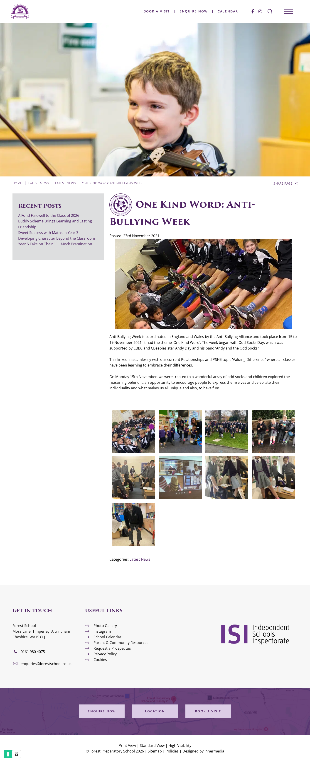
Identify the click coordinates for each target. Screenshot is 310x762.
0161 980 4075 (33, 651)
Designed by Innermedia (203, 751)
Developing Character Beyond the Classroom (56, 238)
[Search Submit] (270, 11)
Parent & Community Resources (120, 642)
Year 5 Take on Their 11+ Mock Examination (55, 243)
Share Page (283, 183)
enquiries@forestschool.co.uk (46, 663)
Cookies (100, 659)
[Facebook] (252, 11)
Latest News (140, 559)
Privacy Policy (105, 653)
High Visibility (179, 745)
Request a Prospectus (112, 648)
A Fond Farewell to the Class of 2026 (48, 215)
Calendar (228, 11)
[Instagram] (260, 11)
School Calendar (107, 636)
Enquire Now (194, 11)
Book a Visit (157, 11)
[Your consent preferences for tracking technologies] (16, 754)
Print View (127, 745)
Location (155, 711)
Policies (172, 751)
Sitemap (155, 751)
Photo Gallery (105, 625)
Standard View (152, 745)
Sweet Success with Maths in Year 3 (48, 232)
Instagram (102, 631)
